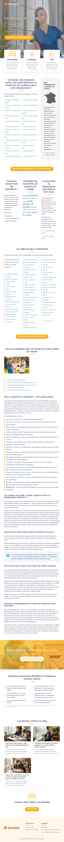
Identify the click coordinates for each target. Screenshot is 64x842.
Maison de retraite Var (29, 151)
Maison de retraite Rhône (30, 134)
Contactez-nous (48, 705)
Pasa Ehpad (9, 447)
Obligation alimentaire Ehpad (14, 432)
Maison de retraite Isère (12, 126)
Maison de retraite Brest (12, 309)
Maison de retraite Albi (12, 279)
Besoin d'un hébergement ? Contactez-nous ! (32, 169)
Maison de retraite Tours (49, 310)
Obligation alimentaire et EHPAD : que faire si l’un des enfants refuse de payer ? (46, 745)
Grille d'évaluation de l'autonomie (15, 477)
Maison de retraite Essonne (30, 105)
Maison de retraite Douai (30, 262)
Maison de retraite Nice (30, 327)
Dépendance (9, 419)
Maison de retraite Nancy (31, 315)
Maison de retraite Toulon (49, 302)
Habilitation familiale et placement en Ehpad (18, 482)
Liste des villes (29, 827)
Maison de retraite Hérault (13, 121)
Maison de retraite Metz (30, 297)
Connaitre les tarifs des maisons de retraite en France (22, 385)
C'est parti (32, 809)
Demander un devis (32, 659)
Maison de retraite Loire (29, 126)
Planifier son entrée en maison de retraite (19, 390)
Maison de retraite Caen (12, 311)
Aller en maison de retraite (13, 422)
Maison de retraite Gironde (13, 110)
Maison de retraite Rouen (49, 284)
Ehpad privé (9, 452)
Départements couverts (32, 829)
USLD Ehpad (9, 462)
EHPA (7, 427)
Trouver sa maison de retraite (16, 387)
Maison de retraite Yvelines (13, 156)
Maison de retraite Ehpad (13, 437)
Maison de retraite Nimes (49, 259)
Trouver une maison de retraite (32, 336)
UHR (7, 457)
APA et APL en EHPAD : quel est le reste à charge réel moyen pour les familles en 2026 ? (17, 777)
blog (44, 721)
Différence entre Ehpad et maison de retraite (18, 472)
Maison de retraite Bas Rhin (30, 99)
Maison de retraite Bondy (12, 301)
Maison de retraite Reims (49, 277)
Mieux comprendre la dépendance (17, 380)
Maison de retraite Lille (30, 289)
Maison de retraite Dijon (30, 259)
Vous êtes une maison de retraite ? (50, 829)
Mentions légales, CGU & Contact (50, 832)
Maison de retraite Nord (29, 129)
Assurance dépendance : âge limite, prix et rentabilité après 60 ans (17, 745)
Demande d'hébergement (19, 37)
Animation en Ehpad (11, 442)
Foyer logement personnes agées (15, 467)
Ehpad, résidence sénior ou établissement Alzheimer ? (22, 382)
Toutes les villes (47, 321)
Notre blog (44, 827)
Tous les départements (29, 156)
